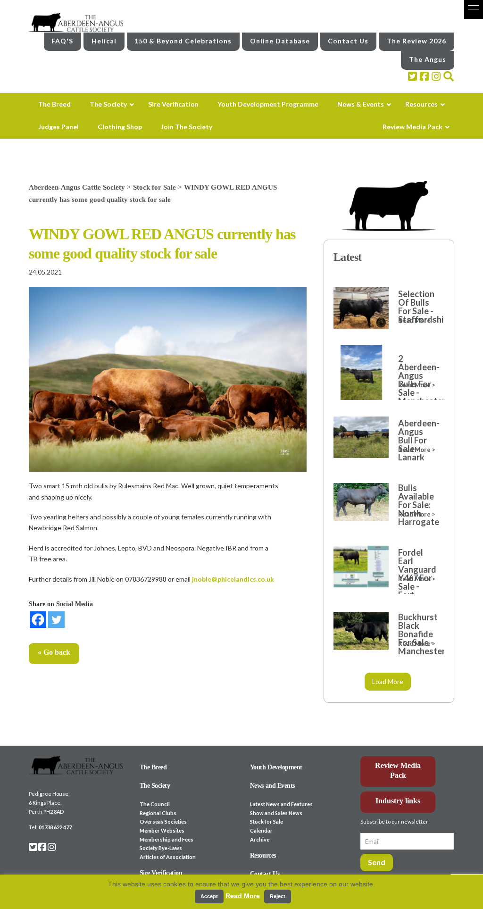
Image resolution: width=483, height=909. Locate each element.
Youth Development (276, 767)
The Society (155, 785)
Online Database (280, 41)
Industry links (397, 801)
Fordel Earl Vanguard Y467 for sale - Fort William (416, 578)
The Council (155, 804)
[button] (473, 9)
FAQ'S (62, 41)
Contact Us (348, 41)
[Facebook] (38, 619)
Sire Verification (161, 872)
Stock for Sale (266, 821)
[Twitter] (56, 619)
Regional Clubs (158, 813)
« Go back (54, 652)
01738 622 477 (55, 827)
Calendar (261, 830)
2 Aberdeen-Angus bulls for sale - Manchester (416, 379)
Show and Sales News (276, 813)
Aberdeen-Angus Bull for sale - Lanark (416, 440)
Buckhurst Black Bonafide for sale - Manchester (416, 634)
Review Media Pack (398, 770)
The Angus (427, 59)
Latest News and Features (281, 804)
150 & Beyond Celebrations (183, 41)
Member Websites (162, 830)
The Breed (153, 767)
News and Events (272, 785)
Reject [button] (277, 896)
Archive (259, 839)
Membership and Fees (166, 839)
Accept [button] (209, 896)
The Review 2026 (416, 41)
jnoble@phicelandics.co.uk (233, 579)
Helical (104, 41)
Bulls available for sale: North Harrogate (416, 505)
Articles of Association (168, 857)
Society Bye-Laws (161, 848)
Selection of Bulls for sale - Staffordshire (416, 307)
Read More (242, 895)
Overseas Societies (163, 821)
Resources (263, 855)
